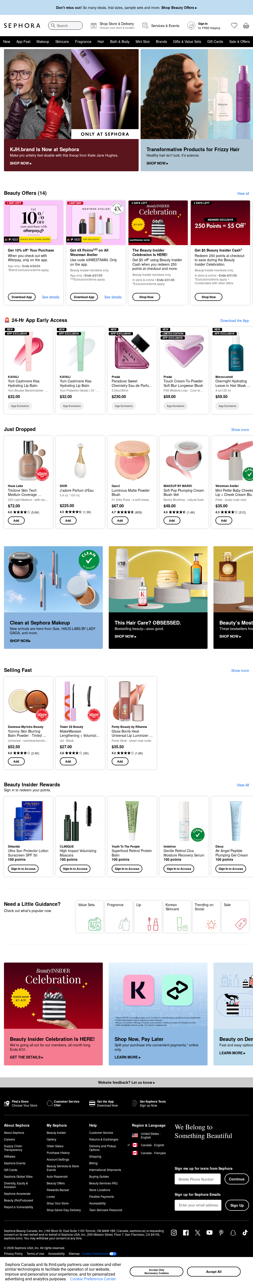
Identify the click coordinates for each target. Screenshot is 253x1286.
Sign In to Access (23, 868)
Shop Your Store (58, 1203)
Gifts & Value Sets (187, 41)
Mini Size (143, 41)
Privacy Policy (13, 1253)
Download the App (234, 320)
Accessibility (97, 1203)
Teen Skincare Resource (105, 1210)
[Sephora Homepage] (22, 25)
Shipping (95, 1156)
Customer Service (101, 1132)
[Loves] (234, 25)
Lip (138, 904)
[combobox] (65, 25)
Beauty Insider (56, 1132)
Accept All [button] (214, 1271)
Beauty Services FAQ (103, 1183)
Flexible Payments (101, 1196)
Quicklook (15, 351)
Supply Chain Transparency (13, 1148)
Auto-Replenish (57, 1176)
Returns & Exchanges (103, 1139)
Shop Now (146, 297)
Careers (9, 1139)
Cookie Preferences (95, 1254)
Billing (93, 1163)
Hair (101, 41)
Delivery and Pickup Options (102, 1148)
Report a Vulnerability (18, 1207)
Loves (51, 1196)
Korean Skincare (172, 907)
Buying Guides (99, 1176)
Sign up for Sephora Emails (198, 1194)
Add (16, 520)
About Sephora (14, 1132)
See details (50, 296)
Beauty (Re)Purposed (18, 1200)
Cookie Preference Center (93, 1278)
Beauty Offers (56, 1183)
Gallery (51, 1139)
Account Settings (58, 1159)
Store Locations (99, 1190)
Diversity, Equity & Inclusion (16, 1185)
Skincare (62, 41)
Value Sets (86, 904)
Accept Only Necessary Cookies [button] (157, 1271)
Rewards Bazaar (58, 1190)
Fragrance (83, 41)
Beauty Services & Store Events (63, 1168)
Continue (237, 1178)
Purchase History (58, 1152)
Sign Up (237, 1205)
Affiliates (9, 1156)
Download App (22, 297)
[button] (68, 1279)
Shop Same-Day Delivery (64, 1210)
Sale (227, 904)
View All (243, 784)
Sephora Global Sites (18, 1176)
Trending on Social (204, 907)
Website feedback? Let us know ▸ (126, 1082)
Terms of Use (35, 1253)
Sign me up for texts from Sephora (203, 1168)
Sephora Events (14, 1163)
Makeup (43, 41)
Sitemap (74, 1253)
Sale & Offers (239, 41)
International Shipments (105, 1170)
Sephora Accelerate (17, 1193)
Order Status (55, 1146)
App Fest (23, 41)
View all (243, 193)
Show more (240, 429)
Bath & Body (119, 41)
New (6, 41)
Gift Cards (215, 41)
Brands (161, 41)
